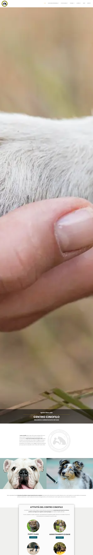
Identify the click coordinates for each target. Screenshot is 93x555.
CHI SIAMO (71, 3)
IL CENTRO (78, 3)
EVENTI (84, 3)
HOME (45, 3)
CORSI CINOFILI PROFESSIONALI (53, 3)
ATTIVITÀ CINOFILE (64, 3)
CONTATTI (89, 3)
